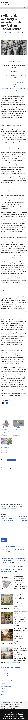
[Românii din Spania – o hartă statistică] (7, 583)
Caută (3, 537)
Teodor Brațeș (11, 460)
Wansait (12, 708)
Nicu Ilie (11, 706)
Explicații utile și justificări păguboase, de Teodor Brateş (5, 429)
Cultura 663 (4, 676)
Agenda (3, 691)
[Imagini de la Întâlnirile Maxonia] (7, 618)
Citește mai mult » (13, 608)
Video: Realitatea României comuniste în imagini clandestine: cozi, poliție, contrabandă (20, 650)
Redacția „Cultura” (8, 32)
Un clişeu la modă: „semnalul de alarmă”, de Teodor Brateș (18, 429)
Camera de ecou (7, 8)
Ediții (2, 694)
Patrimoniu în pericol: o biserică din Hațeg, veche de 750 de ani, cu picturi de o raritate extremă (14, 560)
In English (23, 8)
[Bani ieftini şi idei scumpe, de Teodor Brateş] (6, 441)
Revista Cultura (9, 547)
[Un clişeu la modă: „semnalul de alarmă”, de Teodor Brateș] (18, 423)
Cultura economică (6, 34)
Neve (8, 718)
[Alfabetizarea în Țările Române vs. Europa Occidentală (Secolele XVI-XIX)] (7, 635)
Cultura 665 (4, 670)
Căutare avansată (6, 681)
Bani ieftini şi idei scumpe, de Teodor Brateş (5, 446)
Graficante (16, 704)
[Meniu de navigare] (25, 3)
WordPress (22, 718)
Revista (16, 8)
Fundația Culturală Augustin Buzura (16, 713)
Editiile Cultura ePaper (11, 668)
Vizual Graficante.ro (18, 716)
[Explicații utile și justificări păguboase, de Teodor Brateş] (6, 423)
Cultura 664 (4, 673)
